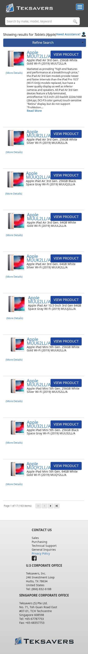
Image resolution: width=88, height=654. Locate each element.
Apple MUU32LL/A (39, 424)
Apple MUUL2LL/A (39, 216)
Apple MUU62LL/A (39, 341)
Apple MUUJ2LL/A (39, 300)
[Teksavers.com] (44, 641)
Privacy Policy (41, 553)
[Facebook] (35, 559)
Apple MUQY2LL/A (39, 466)
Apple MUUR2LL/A (39, 133)
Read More (34, 111)
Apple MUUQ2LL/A (38, 175)
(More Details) (14, 73)
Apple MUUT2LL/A (39, 54)
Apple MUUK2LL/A (39, 258)
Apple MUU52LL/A (39, 383)
